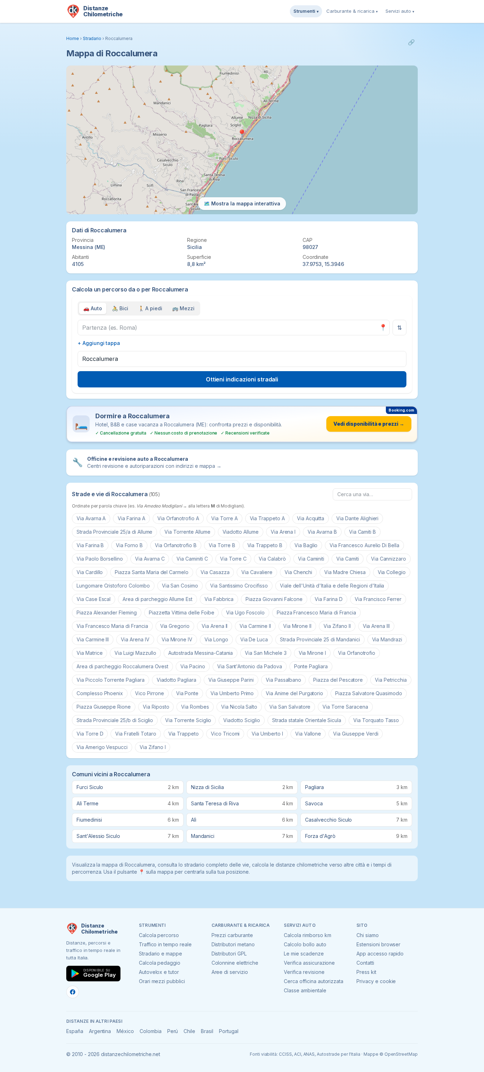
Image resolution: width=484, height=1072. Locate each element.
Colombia (151, 1031)
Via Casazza (215, 572)
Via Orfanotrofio (356, 653)
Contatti (365, 963)
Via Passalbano (283, 680)
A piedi (150, 308)
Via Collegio (392, 572)
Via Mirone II (297, 626)
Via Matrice (89, 653)
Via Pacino (192, 666)
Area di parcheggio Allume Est (157, 599)
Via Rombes (195, 707)
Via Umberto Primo (232, 693)
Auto (92, 308)
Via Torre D (90, 734)
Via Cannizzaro (388, 559)
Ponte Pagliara (311, 666)
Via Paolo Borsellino (100, 559)
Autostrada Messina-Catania (200, 653)
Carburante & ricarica (352, 11)
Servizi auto (399, 11)
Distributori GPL (229, 954)
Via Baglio (306, 545)
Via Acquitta (310, 518)
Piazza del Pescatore (338, 680)
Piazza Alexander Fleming (107, 612)
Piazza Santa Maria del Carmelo (151, 572)
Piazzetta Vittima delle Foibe (181, 612)
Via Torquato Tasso (376, 720)
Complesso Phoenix (100, 693)
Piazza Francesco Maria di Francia (316, 612)
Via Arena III (376, 626)
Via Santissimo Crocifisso (239, 586)
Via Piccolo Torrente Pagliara (111, 680)
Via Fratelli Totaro (135, 734)
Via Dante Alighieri (357, 518)
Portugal (228, 1031)
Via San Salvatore (289, 707)
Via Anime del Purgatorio (294, 693)
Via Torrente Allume (187, 532)
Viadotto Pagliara (176, 680)
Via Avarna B (322, 532)
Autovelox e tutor (159, 972)
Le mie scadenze (303, 954)
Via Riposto (156, 707)
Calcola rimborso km (307, 935)
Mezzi (183, 308)
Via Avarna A (91, 518)
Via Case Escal (94, 599)
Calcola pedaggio (159, 963)
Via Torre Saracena (345, 707)
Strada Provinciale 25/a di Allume (114, 532)
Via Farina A (131, 518)
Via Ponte (187, 693)
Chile (189, 1031)
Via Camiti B (362, 532)
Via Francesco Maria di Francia (112, 626)
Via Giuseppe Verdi (355, 734)
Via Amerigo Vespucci (102, 747)
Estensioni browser (378, 944)
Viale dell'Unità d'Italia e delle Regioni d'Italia (332, 586)
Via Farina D (328, 599)
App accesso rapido (380, 954)
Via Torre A (224, 518)
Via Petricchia (390, 680)
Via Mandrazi (387, 639)
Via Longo (216, 639)
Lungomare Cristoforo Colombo (113, 586)
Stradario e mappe (160, 954)
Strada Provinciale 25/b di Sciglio (115, 720)
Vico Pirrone (149, 693)
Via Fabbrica (218, 599)
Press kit (366, 972)
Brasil (207, 1031)
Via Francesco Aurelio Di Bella (364, 545)
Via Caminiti (311, 559)
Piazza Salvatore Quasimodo (368, 693)
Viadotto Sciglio (241, 720)
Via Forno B (129, 545)
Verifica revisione (304, 972)
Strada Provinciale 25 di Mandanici (320, 639)
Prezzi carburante (232, 935)
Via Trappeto (183, 734)
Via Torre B (222, 545)
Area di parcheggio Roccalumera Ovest (122, 666)
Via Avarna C (149, 559)
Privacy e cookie (376, 981)
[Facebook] (72, 992)
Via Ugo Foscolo (245, 612)
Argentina (100, 1031)
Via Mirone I (312, 653)
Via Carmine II (255, 626)
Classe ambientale (305, 990)
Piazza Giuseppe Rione (104, 707)
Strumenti (306, 11)
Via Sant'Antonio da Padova (249, 666)
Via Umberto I (267, 734)
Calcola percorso (159, 935)
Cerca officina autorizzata (313, 981)
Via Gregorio (175, 626)
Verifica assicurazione (309, 963)
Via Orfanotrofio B (176, 545)
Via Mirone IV (177, 639)
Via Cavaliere (256, 572)
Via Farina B (90, 545)
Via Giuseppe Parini (231, 680)
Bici (120, 308)
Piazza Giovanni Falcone (274, 599)
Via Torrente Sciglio (188, 720)
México (125, 1031)
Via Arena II (214, 626)
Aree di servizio (230, 972)
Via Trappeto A (267, 518)
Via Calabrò (272, 559)
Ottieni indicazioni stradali (242, 379)
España (74, 1031)
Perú (172, 1031)
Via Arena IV (135, 639)
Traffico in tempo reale (165, 944)
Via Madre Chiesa (344, 572)
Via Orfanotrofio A (178, 518)
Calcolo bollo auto (305, 944)
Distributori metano (233, 944)
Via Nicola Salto (239, 707)
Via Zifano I (152, 747)
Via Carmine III (93, 639)
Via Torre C (233, 559)
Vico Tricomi (225, 734)
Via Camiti (347, 559)
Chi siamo (367, 935)
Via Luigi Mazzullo (135, 653)
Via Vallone (308, 734)
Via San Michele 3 (265, 653)
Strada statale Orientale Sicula (307, 720)
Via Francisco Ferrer (378, 599)
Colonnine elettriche (235, 963)
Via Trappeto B (264, 545)
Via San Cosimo (180, 586)
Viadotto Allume (241, 532)
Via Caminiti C (192, 559)
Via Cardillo (90, 572)
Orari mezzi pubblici (162, 981)
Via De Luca (254, 639)
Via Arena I (283, 532)
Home (72, 38)
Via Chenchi (298, 572)
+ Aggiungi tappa (99, 343)
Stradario (92, 38)
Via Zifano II (336, 626)
